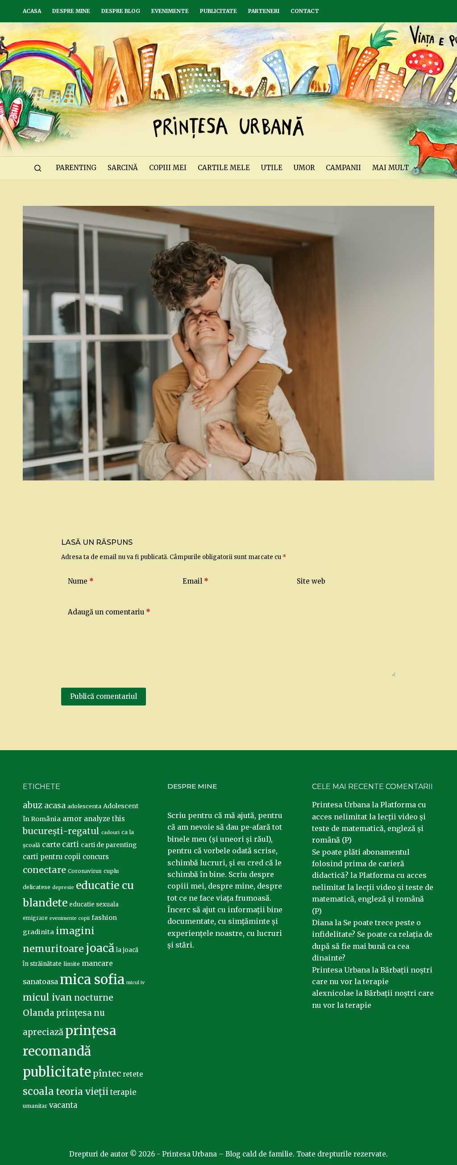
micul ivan (47, 997)
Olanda (38, 1012)
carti (70, 844)
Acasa (32, 11)
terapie (123, 1092)
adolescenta (84, 806)
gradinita (38, 932)
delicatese (36, 887)
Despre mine (71, 11)
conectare (44, 869)
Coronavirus (85, 871)
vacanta (63, 1105)
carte (51, 844)
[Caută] (37, 168)
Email (195, 581)
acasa (55, 805)
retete (133, 1074)
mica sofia (92, 979)
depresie (63, 887)
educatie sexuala (94, 904)
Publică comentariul (103, 696)
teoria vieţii (82, 1092)
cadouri (110, 832)
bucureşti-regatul (61, 831)
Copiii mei (168, 167)
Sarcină (123, 167)
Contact (305, 11)
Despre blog (120, 11)
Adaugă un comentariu (109, 612)
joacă (100, 948)
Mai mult (390, 167)
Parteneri (263, 11)
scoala (38, 1091)
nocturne (93, 998)
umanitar (35, 1105)
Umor (304, 167)
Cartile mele (224, 167)
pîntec (107, 1073)
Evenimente (170, 11)
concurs (96, 856)
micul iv (135, 982)
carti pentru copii (52, 856)
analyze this (104, 818)
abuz (32, 805)
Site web (311, 581)
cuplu (111, 870)
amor (72, 818)
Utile (272, 167)
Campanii (343, 167)
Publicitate (218, 11)
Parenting (76, 167)
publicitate (57, 1072)
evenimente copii (70, 918)
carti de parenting (109, 845)
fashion (104, 918)
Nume (81, 581)
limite (71, 963)
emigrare (35, 918)
